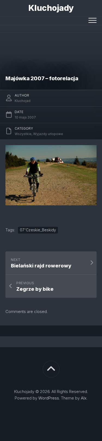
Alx (83, 398)
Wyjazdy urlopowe (48, 134)
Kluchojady (51, 8)
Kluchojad (22, 101)
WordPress (48, 398)
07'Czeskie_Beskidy (38, 230)
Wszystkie (23, 134)
